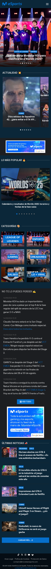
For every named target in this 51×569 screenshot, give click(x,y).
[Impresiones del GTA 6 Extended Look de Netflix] (9, 491)
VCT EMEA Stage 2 (35, 389)
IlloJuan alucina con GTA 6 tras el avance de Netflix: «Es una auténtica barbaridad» (33, 455)
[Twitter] (22, 554)
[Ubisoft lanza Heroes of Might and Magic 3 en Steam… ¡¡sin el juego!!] (9, 508)
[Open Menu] (47, 4)
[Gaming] (12, 256)
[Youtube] (29, 554)
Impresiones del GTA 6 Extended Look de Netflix (32, 493)
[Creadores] (38, 256)
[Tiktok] (18, 554)
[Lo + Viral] (38, 274)
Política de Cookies (22, 559)
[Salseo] (12, 274)
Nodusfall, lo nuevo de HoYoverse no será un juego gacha (32, 529)
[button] (3, 33)
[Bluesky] (33, 554)
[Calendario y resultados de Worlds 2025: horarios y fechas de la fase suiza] (25, 184)
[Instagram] (25, 554)
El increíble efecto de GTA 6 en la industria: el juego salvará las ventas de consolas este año (34, 475)
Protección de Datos (38, 559)
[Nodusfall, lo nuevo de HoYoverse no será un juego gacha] (9, 526)
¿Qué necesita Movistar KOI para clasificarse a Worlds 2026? (25, 57)
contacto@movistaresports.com (25, 562)
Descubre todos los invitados (17, 328)
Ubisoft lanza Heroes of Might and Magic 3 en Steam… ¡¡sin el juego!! (34, 511)
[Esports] (38, 239)
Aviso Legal (9, 559)
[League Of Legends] (12, 239)
